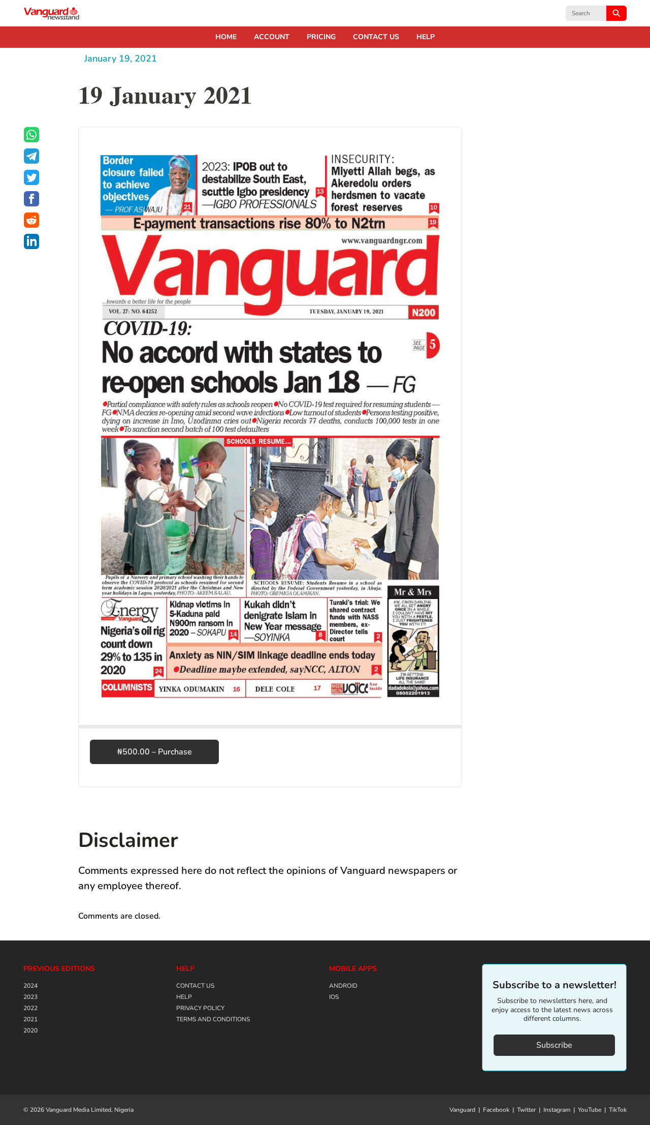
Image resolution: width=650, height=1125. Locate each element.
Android (343, 986)
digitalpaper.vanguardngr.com (51, 13)
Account (271, 37)
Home (226, 37)
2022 (30, 1008)
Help (425, 37)
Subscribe (554, 1045)
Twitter (526, 1110)
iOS (334, 997)
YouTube (589, 1110)
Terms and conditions (213, 1019)
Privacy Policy (200, 1008)
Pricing (321, 37)
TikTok (618, 1110)
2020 (30, 1030)
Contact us (376, 37)
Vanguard (462, 1110)
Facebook (496, 1110)
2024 (30, 986)
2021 (30, 1019)
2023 (30, 997)
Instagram (556, 1110)
